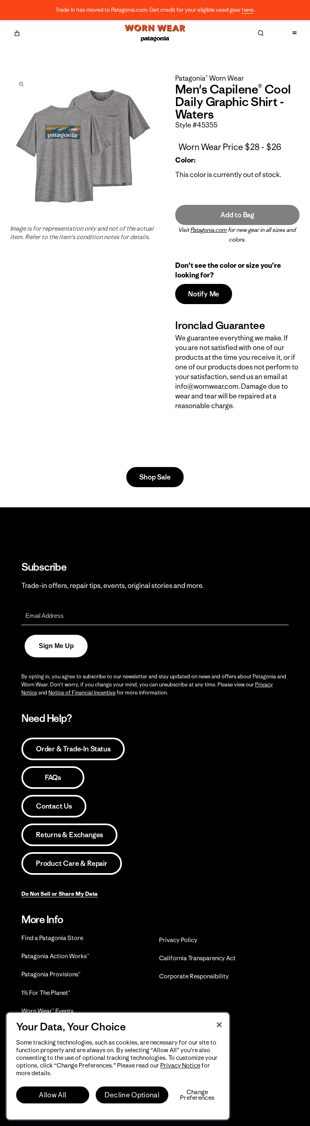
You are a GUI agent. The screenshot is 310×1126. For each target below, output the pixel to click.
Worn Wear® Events (47, 1011)
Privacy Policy (178, 940)
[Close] (219, 1025)
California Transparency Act (197, 958)
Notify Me (203, 294)
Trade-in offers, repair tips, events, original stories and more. (112, 585)
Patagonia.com (209, 230)
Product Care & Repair (71, 863)
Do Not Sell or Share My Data (59, 893)
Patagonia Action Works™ (55, 956)
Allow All (52, 1095)
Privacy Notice (180, 1065)
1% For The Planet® (45, 993)
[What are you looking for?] (261, 33)
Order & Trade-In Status (73, 748)
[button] (17, 32)
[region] (117, 1066)
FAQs (53, 777)
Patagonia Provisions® (50, 974)
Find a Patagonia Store (52, 938)
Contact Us (54, 806)
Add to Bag (237, 215)
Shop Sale (154, 477)
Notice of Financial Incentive (81, 692)
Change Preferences (197, 1095)
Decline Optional (132, 1095)
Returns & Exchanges (69, 834)
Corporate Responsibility (194, 976)
